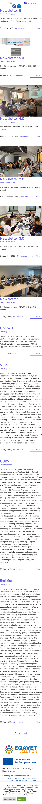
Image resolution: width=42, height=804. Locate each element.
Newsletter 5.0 (12, 58)
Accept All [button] (21, 799)
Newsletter (10, 14)
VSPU (4, 365)
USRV (4, 461)
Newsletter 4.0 (12, 118)
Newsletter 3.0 (12, 238)
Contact (6, 328)
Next (25, 733)
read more (35, 28)
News (2, 14)
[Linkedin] (19, 6)
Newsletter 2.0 (12, 179)
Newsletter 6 (10, 10)
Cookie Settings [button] (9, 799)
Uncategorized (6, 331)
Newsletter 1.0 (12, 299)
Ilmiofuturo (9, 581)
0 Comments (20, 28)
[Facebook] (14, 6)
